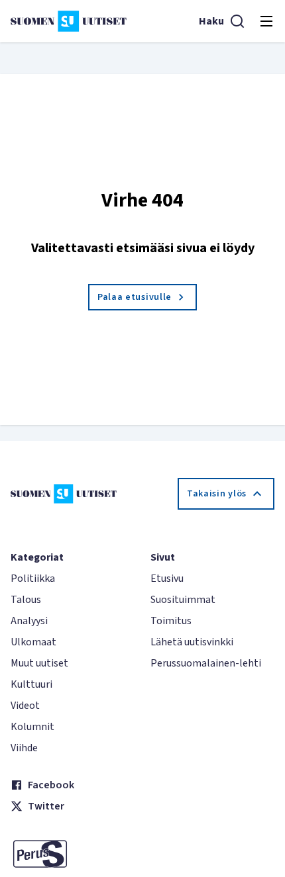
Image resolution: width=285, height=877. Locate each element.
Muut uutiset (39, 663)
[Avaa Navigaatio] (266, 21)
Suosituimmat (182, 599)
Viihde (24, 748)
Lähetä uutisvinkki (191, 642)
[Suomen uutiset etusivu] (69, 21)
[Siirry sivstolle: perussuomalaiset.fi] (73, 854)
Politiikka (33, 578)
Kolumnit (32, 726)
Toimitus (171, 621)
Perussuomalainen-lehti (205, 663)
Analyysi (29, 621)
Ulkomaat (33, 642)
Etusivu (167, 578)
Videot (25, 705)
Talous (26, 599)
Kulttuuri (31, 684)
